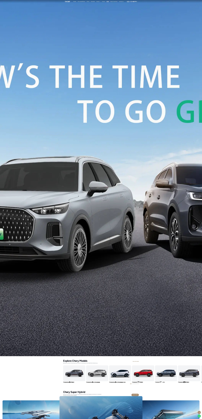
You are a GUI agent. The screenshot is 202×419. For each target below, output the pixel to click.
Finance (103, 1)
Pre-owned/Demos (81, 1)
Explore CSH (135, 394)
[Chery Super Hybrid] (108, 1)
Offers (88, 1)
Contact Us (121, 1)
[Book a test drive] (199, 412)
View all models (136, 361)
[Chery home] (67, 1)
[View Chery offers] (101, 178)
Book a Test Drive (114, 1)
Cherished (93, 1)
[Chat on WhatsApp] (199, 416)
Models (74, 1)
